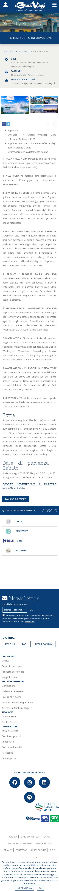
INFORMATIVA (24, 888)
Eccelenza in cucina (11, 696)
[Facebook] (14, 782)
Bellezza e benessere (12, 691)
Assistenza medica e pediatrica (17, 702)
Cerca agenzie (9, 758)
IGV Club (10, 644)
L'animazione (8, 685)
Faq (24, 644)
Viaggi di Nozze (9, 677)
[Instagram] (29, 782)
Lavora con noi (43, 644)
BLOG (52, 850)
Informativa (30, 621)
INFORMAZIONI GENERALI (20, 843)
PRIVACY (8, 850)
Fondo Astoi (8, 741)
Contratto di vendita (12, 747)
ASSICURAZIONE (43, 843)
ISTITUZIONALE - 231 (30, 836)
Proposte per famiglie (13, 671)
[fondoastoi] (47, 806)
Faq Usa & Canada (15, 498)
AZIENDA (13, 836)
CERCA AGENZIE (38, 850)
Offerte (5, 660)
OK (40, 888)
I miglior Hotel (9, 716)
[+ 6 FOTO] (51, 109)
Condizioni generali (11, 736)
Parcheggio (7, 752)
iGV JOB (46, 836)
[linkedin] (44, 782)
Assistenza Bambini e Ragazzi (17, 707)
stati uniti (14, 51)
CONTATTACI (21, 850)
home (6, 51)
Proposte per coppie (12, 666)
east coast (24, 51)
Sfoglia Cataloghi (10, 730)
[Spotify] (29, 797)
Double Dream (9, 722)
